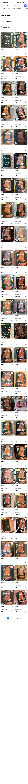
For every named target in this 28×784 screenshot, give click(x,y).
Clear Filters (4, 23)
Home (2, 12)
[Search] (25, 5)
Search (6, 12)
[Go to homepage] (4, 2)
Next (20, 618)
